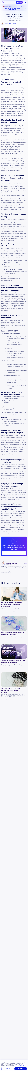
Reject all (7, 1068)
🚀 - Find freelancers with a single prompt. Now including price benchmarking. (12, 8)
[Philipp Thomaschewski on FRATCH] (26, 563)
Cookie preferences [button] (20, 1065)
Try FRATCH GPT (14, 553)
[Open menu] (25, 2)
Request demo (19, 2)
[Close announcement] (26, 8)
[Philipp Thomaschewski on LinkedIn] (24, 563)
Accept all (20, 1068)
